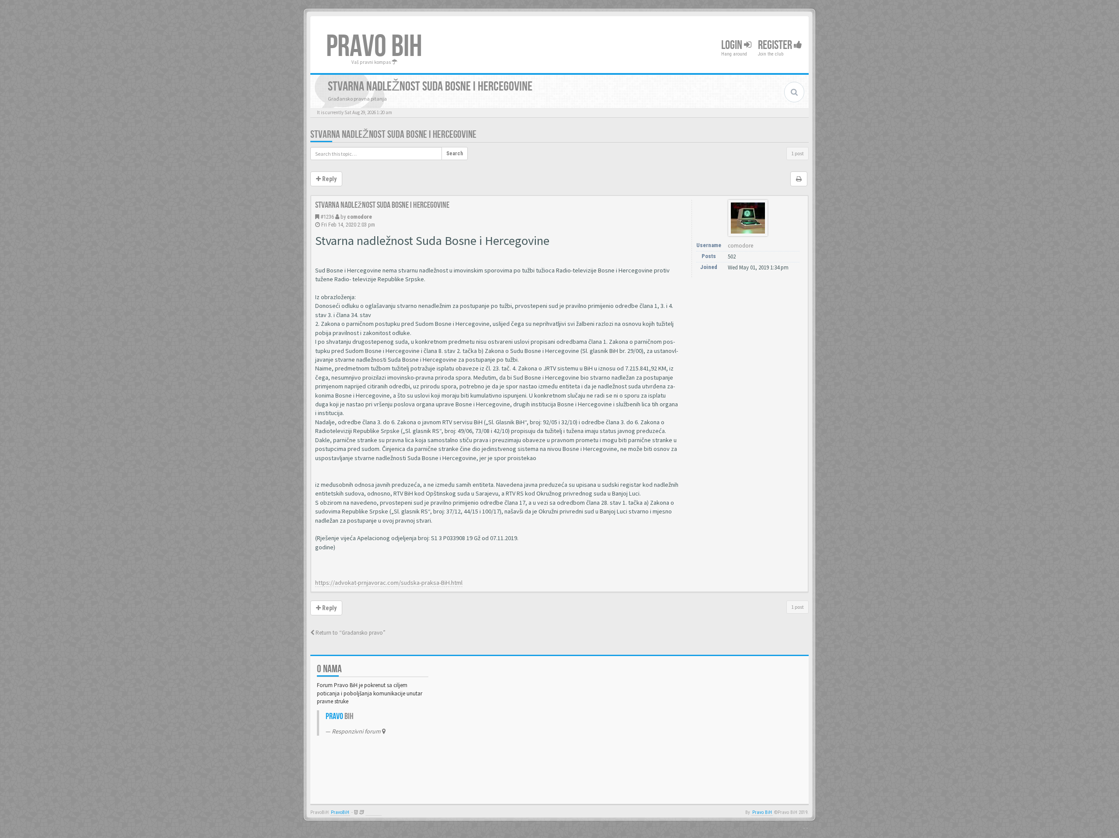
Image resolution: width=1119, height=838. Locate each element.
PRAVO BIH (374, 46)
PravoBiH (340, 812)
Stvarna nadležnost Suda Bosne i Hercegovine (393, 134)
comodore (359, 216)
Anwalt (373, 812)
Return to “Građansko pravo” (350, 632)
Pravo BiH (762, 812)
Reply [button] (329, 178)
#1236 (327, 216)
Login (732, 45)
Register (776, 45)
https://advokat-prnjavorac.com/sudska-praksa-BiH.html (388, 583)
